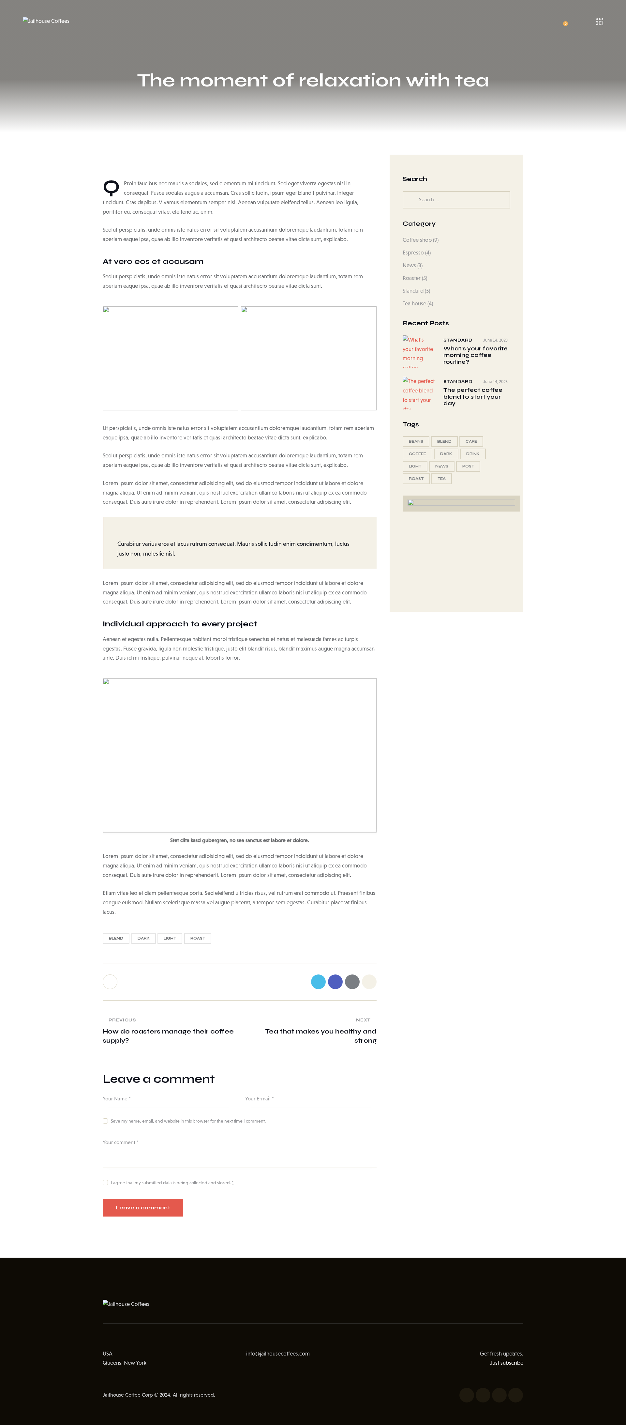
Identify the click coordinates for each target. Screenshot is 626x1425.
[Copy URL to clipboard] (369, 981)
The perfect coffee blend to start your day (472, 397)
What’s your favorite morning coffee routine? (475, 355)
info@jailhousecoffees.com (278, 1354)
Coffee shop (417, 240)
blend (116, 938)
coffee (417, 454)
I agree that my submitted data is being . (172, 1182)
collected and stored (209, 1182)
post (468, 466)
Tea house (414, 303)
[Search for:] (456, 199)
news (441, 466)
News (409, 265)
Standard (413, 291)
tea (442, 479)
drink (473, 454)
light (170, 938)
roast (197, 938)
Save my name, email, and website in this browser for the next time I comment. (188, 1121)
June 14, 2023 (495, 340)
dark (144, 938)
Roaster (412, 278)
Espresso (413, 253)
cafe (471, 441)
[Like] (111, 981)
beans (416, 441)
